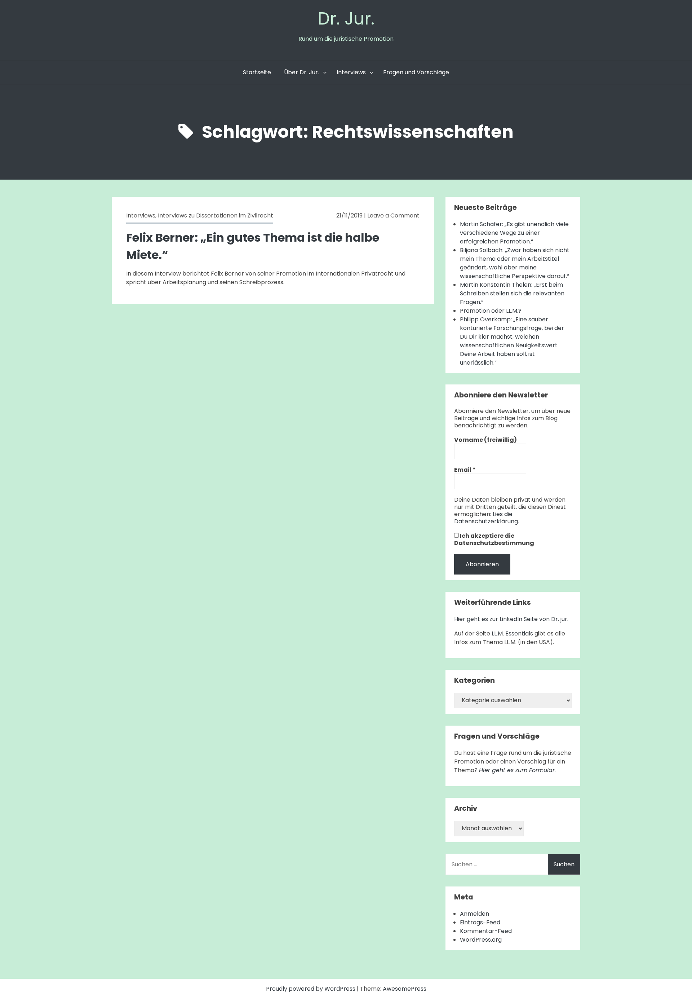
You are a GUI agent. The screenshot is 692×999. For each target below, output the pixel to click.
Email (465, 470)
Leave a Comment (393, 215)
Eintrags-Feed (480, 922)
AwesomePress (404, 989)
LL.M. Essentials (512, 633)
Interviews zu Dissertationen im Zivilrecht (215, 215)
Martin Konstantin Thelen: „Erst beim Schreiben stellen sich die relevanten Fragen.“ (512, 293)
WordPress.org (481, 940)
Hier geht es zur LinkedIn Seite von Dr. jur (510, 619)
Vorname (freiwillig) (485, 440)
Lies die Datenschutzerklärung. (486, 517)
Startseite (257, 72)
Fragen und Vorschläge (416, 72)
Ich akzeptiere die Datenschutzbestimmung (494, 539)
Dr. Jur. (346, 18)
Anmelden (474, 914)
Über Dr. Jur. (301, 72)
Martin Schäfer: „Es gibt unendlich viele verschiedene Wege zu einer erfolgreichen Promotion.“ (514, 233)
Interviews (351, 72)
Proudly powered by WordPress (311, 989)
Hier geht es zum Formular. (517, 770)
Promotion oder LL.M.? (491, 311)
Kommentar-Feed (486, 931)
